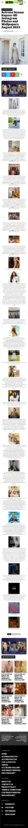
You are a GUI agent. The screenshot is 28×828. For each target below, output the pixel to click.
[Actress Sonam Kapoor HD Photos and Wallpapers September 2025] (21, 710)
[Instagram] (2, 811)
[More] (21, 74)
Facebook (10, 804)
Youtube (9, 807)
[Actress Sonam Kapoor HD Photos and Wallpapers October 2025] (7, 688)
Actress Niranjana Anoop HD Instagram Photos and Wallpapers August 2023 (21, 739)
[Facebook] (3, 74)
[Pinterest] (12, 74)
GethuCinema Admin (8, 31)
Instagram (10, 811)
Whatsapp (10, 814)
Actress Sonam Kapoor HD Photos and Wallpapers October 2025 (6, 699)
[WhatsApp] (17, 74)
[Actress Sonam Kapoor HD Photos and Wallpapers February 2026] (7, 667)
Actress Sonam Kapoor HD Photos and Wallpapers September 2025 (20, 721)
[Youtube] (2, 807)
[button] (14, 107)
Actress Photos (6, 9)
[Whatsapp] (2, 814)
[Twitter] (8, 74)
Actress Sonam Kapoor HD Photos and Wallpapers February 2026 (6, 677)
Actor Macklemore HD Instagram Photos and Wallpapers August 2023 (7, 738)
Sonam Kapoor (16, 634)
